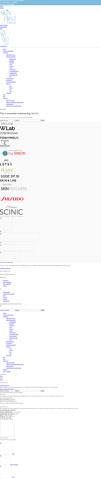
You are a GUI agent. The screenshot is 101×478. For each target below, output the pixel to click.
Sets (10, 76)
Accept (12, 389)
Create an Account (4, 385)
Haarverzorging (10, 78)
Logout (4, 286)
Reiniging (11, 60)
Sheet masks (12, 69)
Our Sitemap (6, 301)
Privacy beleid (6, 292)
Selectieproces (9, 104)
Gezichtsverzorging (10, 56)
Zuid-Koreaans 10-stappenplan (13, 106)
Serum (11, 67)
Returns (5, 299)
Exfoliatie (11, 62)
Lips (10, 89)
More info (5, 389)
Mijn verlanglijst (7, 284)
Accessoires (9, 80)
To (15, 410)
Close (1, 376)
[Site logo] (8, 23)
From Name (18, 412)
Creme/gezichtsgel (13, 71)
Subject (17, 413)
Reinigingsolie (12, 59)
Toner (10, 64)
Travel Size (8, 93)
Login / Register (7, 371)
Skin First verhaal (10, 100)
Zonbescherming (13, 75)
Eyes (10, 86)
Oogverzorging (12, 73)
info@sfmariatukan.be (5, 268)
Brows (11, 87)
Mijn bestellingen (7, 282)
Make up (8, 83)
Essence (11, 66)
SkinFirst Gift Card (10, 55)
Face (10, 91)
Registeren (5, 280)
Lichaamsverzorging (11, 82)
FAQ (4, 295)
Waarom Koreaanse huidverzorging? (15, 102)
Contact (5, 297)
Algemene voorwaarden (9, 294)
